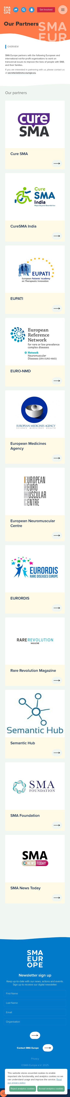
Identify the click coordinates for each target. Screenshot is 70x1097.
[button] (63, 10)
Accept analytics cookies (51, 1088)
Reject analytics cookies (23, 1088)
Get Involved (46, 9)
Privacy (35, 1059)
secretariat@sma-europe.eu (22, 73)
